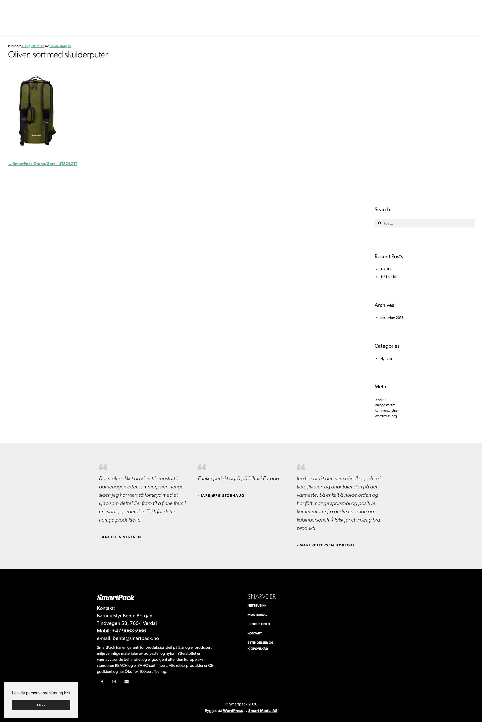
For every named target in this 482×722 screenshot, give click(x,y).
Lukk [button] (41, 705)
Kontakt (367, 11)
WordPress (233, 710)
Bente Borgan (60, 46)
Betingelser (316, 28)
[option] (142, 502)
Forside (279, 11)
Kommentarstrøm (387, 410)
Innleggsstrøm (385, 405)
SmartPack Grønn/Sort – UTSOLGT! (42, 163)
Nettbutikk (257, 605)
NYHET (386, 269)
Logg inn (295, 28)
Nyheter (386, 358)
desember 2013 (391, 318)
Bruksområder (306, 11)
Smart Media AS (262, 710)
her (67, 693)
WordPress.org (386, 416)
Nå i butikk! (389, 277)
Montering (343, 11)
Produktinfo (254, 11)
